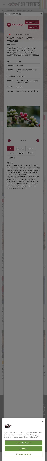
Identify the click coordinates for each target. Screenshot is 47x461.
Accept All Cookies (24, 443)
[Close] (42, 421)
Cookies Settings (23, 454)
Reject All (24, 448)
